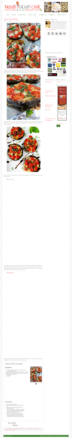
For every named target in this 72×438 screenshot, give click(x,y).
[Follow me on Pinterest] (52, 34)
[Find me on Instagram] (60, 34)
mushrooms (37, 428)
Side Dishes (19, 428)
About (14, 15)
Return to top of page (7, 435)
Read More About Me (51, 29)
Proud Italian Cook (36, 4)
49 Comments (8, 428)
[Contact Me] (64, 34)
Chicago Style (32, 15)
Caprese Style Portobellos (11, 19)
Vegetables (23, 428)
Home (8, 15)
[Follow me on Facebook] (48, 34)
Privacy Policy (61, 15)
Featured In (42, 15)
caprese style (32, 428)
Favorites (52, 15)
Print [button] (36, 384)
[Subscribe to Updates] (56, 34)
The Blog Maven (51, 435)
